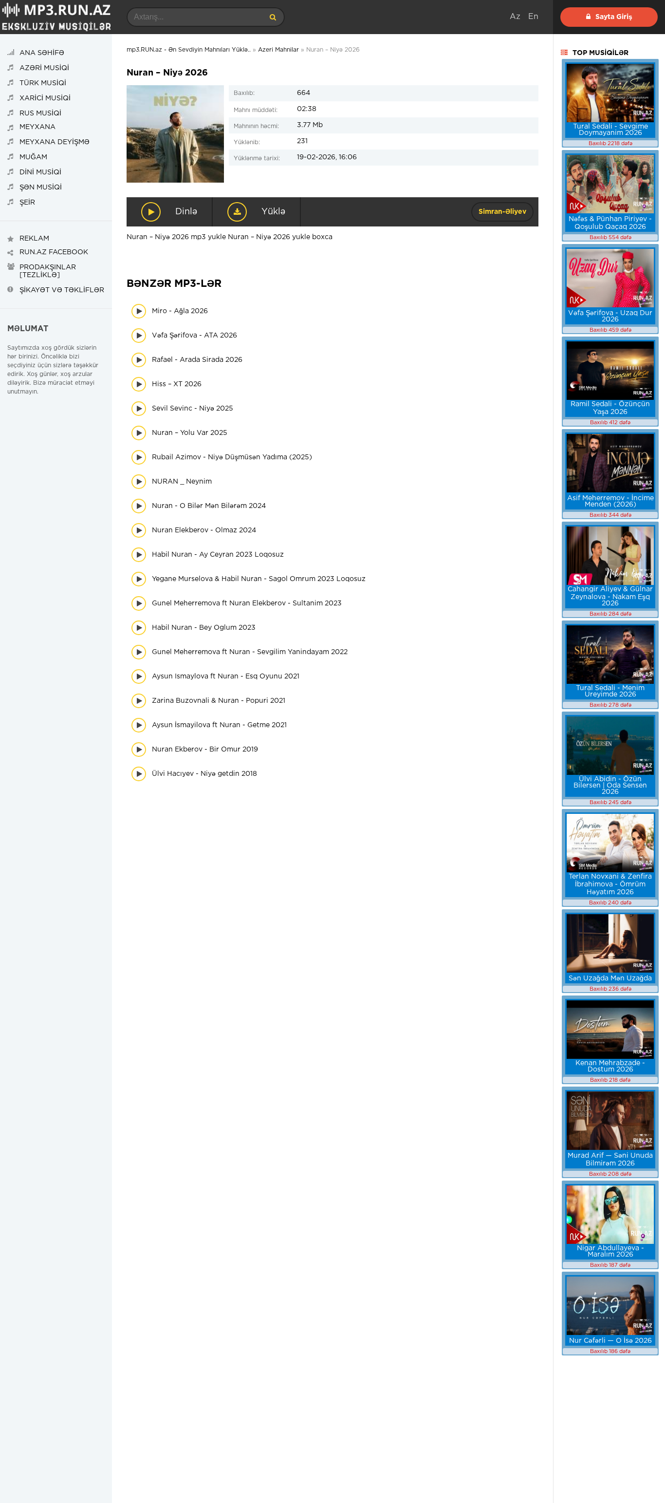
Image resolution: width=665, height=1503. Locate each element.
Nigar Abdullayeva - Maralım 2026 (610, 1251)
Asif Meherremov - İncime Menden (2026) (610, 501)
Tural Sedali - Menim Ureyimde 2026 (610, 691)
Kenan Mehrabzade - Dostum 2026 (610, 1066)
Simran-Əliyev (502, 212)
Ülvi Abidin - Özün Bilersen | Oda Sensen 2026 (610, 785)
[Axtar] (272, 17)
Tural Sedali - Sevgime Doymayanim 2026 (610, 130)
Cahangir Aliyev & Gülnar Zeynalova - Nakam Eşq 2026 (610, 596)
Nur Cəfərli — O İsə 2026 (610, 1341)
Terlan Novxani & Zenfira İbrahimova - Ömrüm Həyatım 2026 (610, 884)
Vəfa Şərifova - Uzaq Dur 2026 (610, 316)
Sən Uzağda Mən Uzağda (610, 978)
